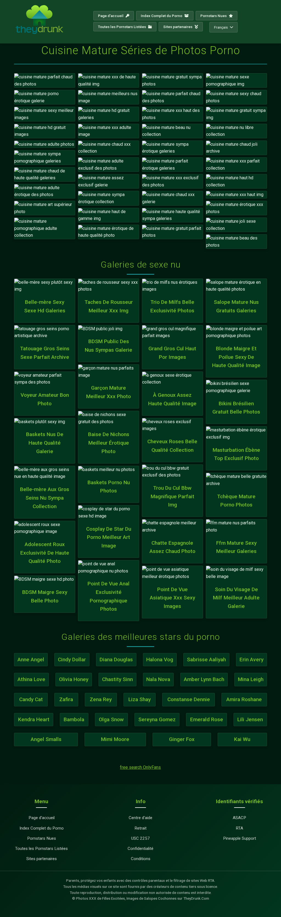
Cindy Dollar (72, 659)
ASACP (239, 817)
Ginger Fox (182, 739)
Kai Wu (242, 739)
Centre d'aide (140, 817)
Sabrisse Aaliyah (206, 659)
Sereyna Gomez (157, 719)
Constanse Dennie (188, 699)
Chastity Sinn (117, 679)
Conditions (140, 858)
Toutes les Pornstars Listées (122, 26)
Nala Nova (158, 679)
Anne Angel (31, 659)
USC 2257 (140, 838)
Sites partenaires (178, 26)
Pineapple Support (239, 838)
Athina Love (31, 679)
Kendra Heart (33, 719)
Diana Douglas (116, 659)
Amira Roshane (244, 699)
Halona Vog (159, 659)
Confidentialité (140, 848)
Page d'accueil (111, 15)
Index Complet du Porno (162, 15)
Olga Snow (111, 719)
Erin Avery (251, 659)
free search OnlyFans (140, 767)
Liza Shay (139, 699)
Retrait (140, 828)
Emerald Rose (206, 719)
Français (221, 27)
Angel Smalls (46, 739)
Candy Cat (31, 699)
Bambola (74, 719)
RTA (239, 828)
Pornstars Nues (213, 15)
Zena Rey (101, 699)
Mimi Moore (115, 739)
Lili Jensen (250, 719)
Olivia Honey (73, 679)
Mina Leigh (250, 679)
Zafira (66, 699)
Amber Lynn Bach (204, 679)
